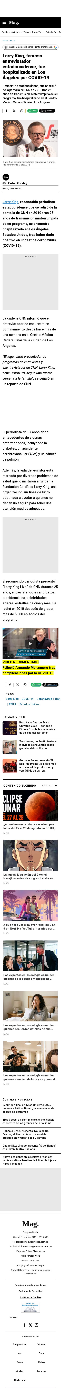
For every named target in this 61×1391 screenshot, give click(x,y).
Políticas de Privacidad (30, 1291)
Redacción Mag (17, 183)
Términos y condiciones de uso (30, 1285)
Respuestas (19, 1344)
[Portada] (30, 1229)
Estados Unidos (29, 704)
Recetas (41, 1371)
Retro (41, 1362)
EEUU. (12, 704)
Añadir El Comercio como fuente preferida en (31, 47)
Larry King (12, 699)
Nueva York (37, 32)
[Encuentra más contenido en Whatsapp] (21, 111)
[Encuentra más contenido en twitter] (14, 111)
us (19, 1353)
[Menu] (6, 22)
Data (41, 1353)
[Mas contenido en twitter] (30, 1325)
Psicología (51, 32)
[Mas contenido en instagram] (37, 1325)
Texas (26, 32)
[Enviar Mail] (5, 183)
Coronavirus (44, 699)
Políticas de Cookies (30, 1297)
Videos (41, 1344)
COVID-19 (28, 699)
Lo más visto (14, 717)
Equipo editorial (30, 1232)
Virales (20, 1371)
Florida (5, 32)
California (15, 32)
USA (57, 699)
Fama (20, 1362)
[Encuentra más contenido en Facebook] (6, 111)
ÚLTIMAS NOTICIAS (18, 1099)
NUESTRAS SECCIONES (30, 1337)
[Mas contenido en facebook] (24, 1325)
